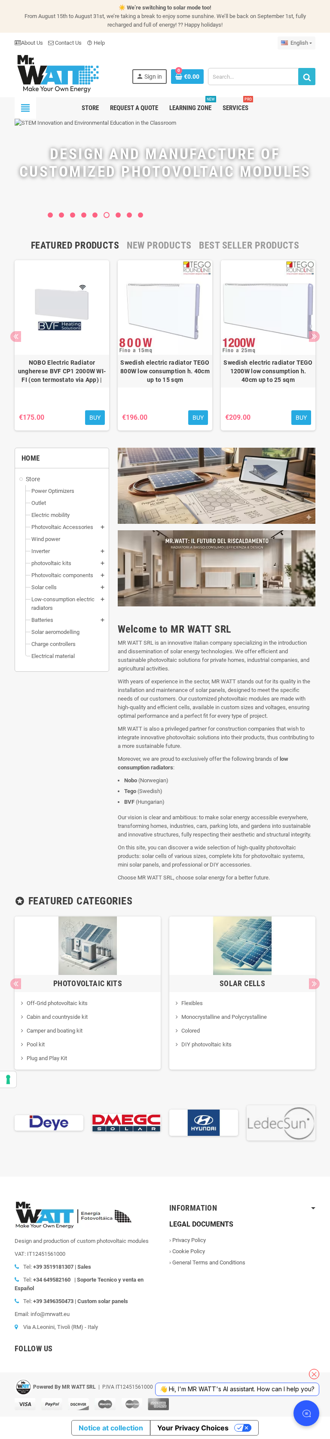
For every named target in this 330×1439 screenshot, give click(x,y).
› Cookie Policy (187, 1251)
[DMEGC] (75, 1122)
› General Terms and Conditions (207, 1262)
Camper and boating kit (54, 1030)
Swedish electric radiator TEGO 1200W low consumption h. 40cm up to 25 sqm (267, 371)
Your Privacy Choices (193, 1428)
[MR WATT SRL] (58, 73)
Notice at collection (111, 1428)
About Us (32, 43)
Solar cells (242, 983)
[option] (61, 345)
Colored (190, 1030)
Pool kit (36, 1044)
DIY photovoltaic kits (206, 1044)
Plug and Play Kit (47, 1058)
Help (96, 43)
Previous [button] (15, 336)
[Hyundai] (153, 1122)
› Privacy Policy (187, 1240)
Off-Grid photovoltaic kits (57, 1003)
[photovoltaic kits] (88, 945)
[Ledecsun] (230, 1122)
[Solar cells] (242, 945)
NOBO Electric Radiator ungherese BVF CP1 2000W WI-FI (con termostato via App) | (62, 371)
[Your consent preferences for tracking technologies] (8, 1079)
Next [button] (314, 336)
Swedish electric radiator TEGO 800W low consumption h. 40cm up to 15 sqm (165, 371)
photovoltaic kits (87, 983)
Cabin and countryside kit (57, 1017)
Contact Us (68, 43)
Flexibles (192, 1003)
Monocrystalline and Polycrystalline (224, 1017)
